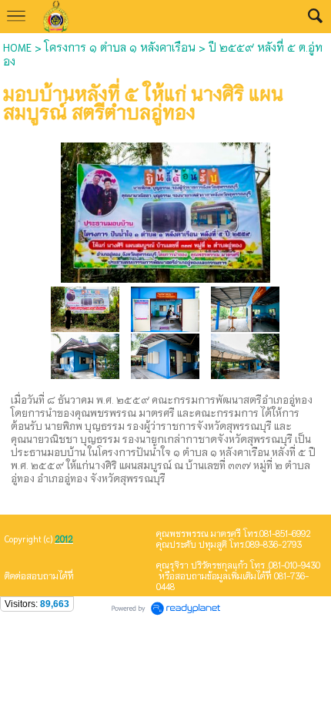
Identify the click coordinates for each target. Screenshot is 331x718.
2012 (64, 538)
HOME (17, 47)
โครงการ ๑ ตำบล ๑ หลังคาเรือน (120, 47)
